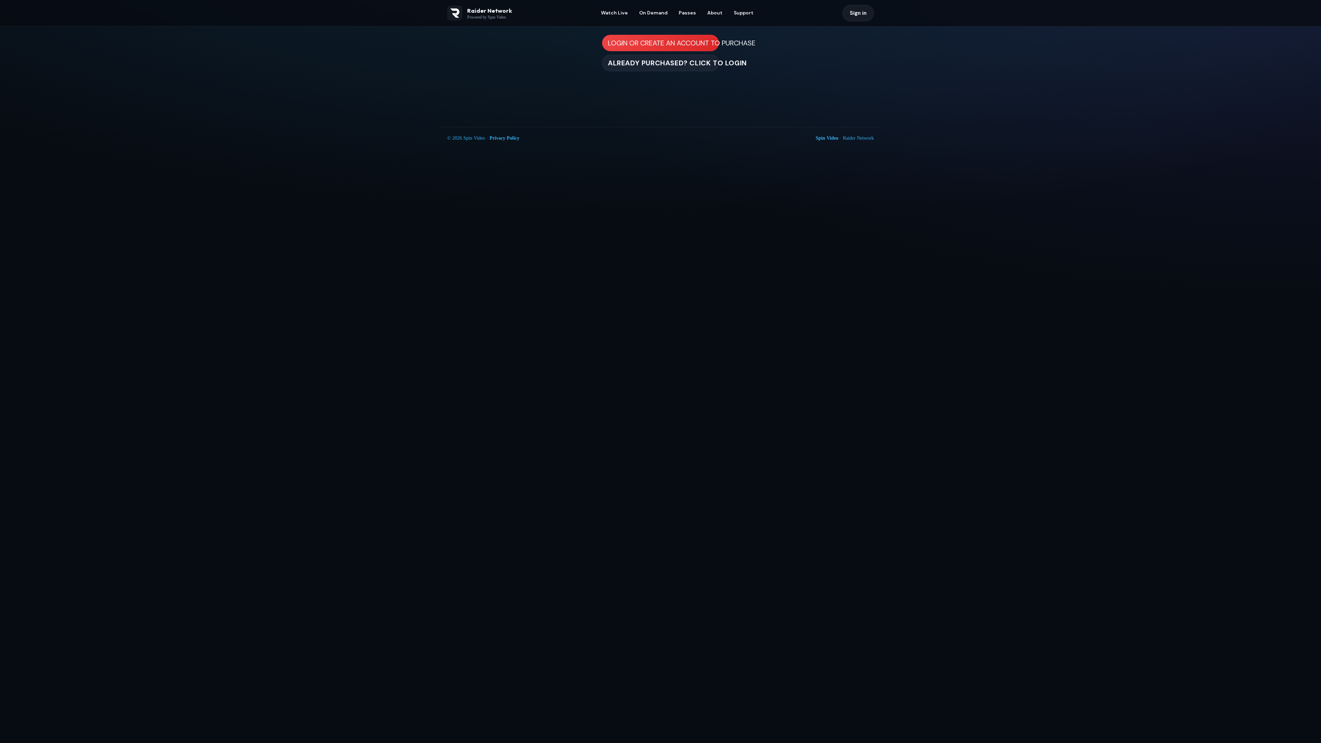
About (714, 13)
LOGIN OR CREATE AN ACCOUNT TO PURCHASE (663, 43)
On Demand (653, 13)
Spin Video (827, 138)
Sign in (858, 13)
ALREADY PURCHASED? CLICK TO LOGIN (663, 62)
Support (743, 13)
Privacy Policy (504, 138)
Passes (687, 13)
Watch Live (614, 13)
